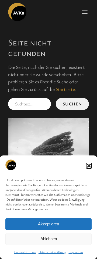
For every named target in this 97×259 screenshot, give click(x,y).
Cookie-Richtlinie (25, 252)
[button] (89, 165)
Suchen (72, 104)
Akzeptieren (48, 224)
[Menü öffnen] (84, 12)
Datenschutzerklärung (52, 252)
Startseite (65, 89)
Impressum (75, 252)
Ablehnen (48, 238)
